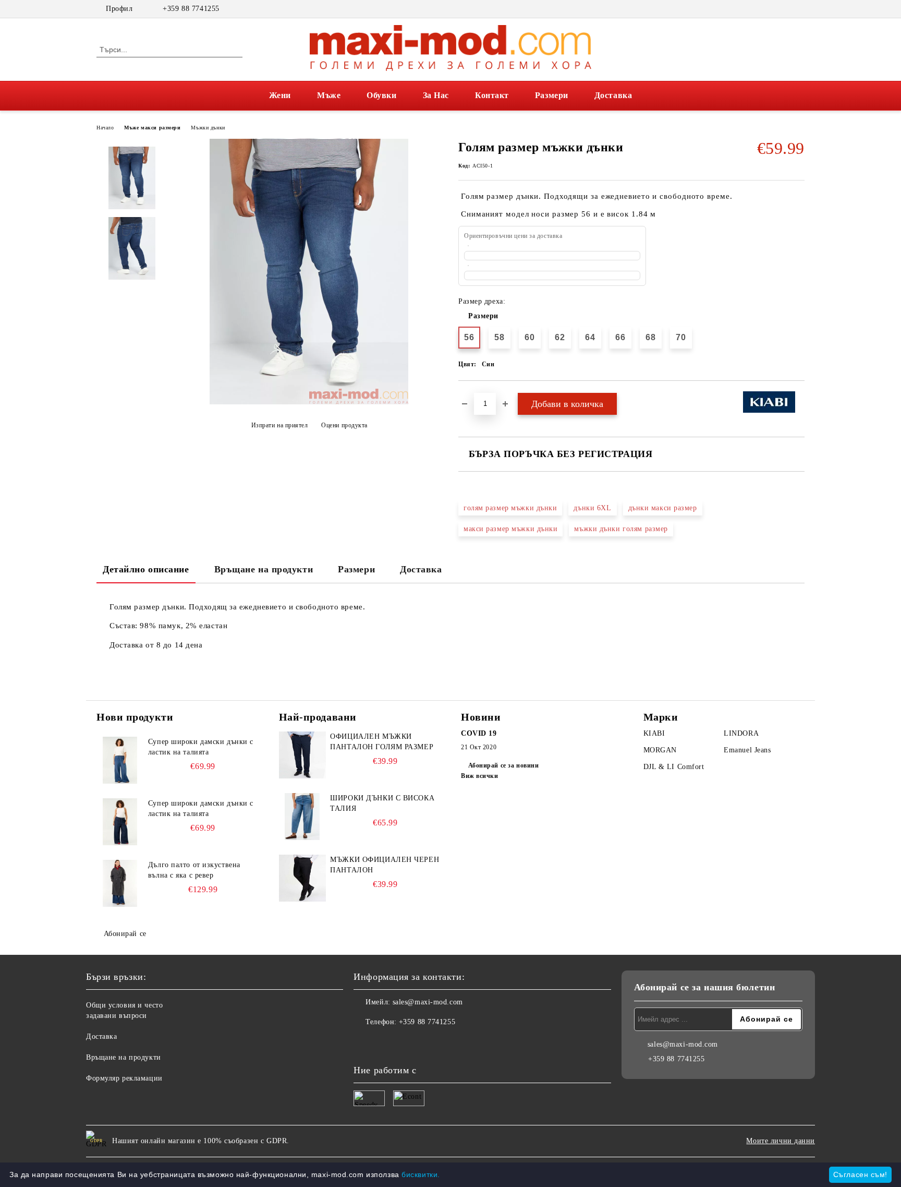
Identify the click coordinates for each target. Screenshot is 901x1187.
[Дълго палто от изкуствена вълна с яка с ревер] (119, 883)
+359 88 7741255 (191, 9)
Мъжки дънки (208, 127)
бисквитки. (420, 1174)
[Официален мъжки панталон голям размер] (302, 755)
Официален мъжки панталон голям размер (381, 742)
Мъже (328, 95)
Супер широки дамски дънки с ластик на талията (200, 747)
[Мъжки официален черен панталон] (302, 878)
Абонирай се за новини (503, 765)
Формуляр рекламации (124, 1078)
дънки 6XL (592, 508)
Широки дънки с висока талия (382, 803)
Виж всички (479, 776)
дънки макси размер (662, 508)
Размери (551, 95)
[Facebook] (783, 9)
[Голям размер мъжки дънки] (309, 402)
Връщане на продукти (263, 569)
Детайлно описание (146, 569)
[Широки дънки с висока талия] (302, 816)
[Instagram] (799, 9)
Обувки (381, 95)
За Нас (436, 95)
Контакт (492, 95)
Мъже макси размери (152, 127)
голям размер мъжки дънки (510, 508)
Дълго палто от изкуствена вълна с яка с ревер (194, 870)
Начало (105, 127)
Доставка (613, 95)
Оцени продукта (344, 425)
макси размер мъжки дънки (510, 529)
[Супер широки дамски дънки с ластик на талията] (119, 760)
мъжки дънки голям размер (620, 529)
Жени (280, 95)
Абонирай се (125, 934)
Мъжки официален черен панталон (384, 865)
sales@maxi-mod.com (428, 1002)
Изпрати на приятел (279, 425)
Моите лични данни (780, 1141)
